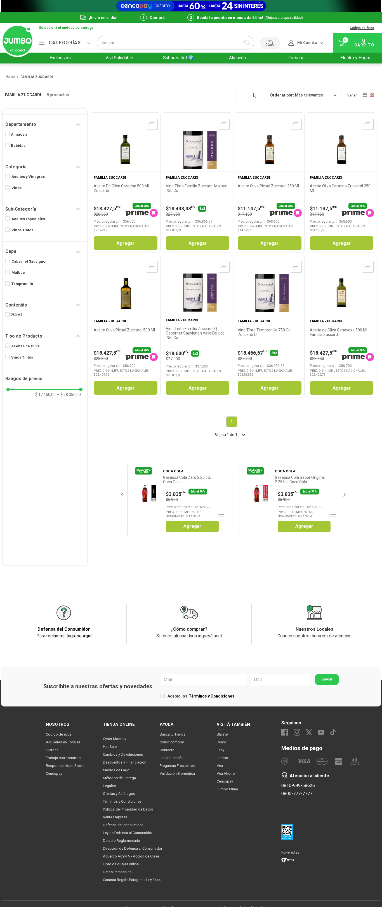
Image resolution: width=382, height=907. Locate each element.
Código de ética (362, 28)
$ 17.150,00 (45, 394)
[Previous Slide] (122, 494)
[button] (66, 28)
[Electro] (191, 6)
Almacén (19, 134)
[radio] (365, 94)
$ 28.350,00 (69, 394)
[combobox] (175, 43)
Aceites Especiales (28, 219)
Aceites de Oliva (25, 346)
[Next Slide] (344, 494)
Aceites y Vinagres (28, 177)
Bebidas (18, 145)
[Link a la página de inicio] (10, 77)
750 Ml (16, 315)
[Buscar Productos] (247, 42)
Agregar (125, 243)
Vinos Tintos (22, 230)
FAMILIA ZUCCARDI (36, 77)
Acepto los (201, 696)
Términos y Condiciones (211, 696)
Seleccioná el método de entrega (66, 28)
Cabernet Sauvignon (29, 261)
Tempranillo (22, 284)
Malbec (18, 272)
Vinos (16, 188)
